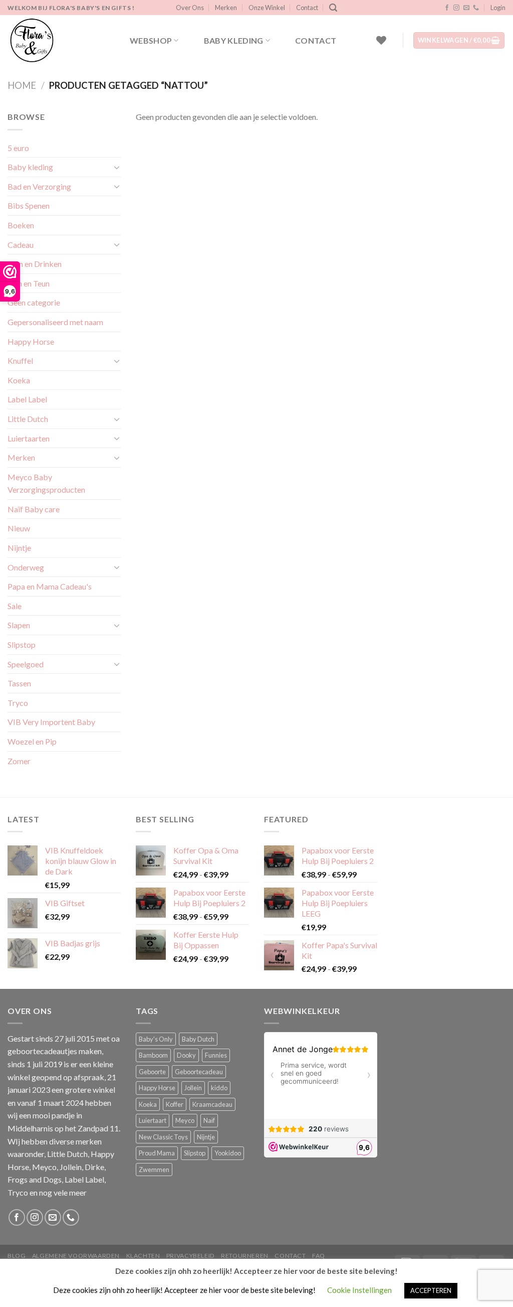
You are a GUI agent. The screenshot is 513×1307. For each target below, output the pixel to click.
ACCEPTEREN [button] (430, 1290)
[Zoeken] (333, 8)
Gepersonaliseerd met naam (55, 322)
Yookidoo (227, 1153)
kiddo (219, 1088)
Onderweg (26, 567)
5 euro (18, 148)
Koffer (174, 1104)
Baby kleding (234, 40)
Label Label (27, 399)
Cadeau (21, 244)
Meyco (184, 1120)
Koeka (19, 380)
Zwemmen (154, 1170)
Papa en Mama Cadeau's (50, 586)
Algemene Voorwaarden (76, 1255)
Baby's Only (156, 1039)
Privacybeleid (190, 1255)
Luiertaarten (29, 438)
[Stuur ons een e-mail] (466, 8)
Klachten (143, 1255)
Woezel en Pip (32, 741)
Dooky (186, 1055)
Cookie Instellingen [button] (359, 1289)
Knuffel (20, 360)
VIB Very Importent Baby (51, 722)
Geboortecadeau (199, 1072)
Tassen (19, 683)
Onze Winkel (266, 8)
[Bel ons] (476, 8)
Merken (226, 8)
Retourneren (245, 1255)
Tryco (18, 702)
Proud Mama (157, 1153)
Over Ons (190, 8)
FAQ (318, 1255)
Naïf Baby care (34, 509)
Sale (15, 606)
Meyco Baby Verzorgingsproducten (46, 483)
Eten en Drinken (35, 263)
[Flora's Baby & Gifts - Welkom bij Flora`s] (58, 40)
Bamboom (153, 1055)
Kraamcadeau (212, 1104)
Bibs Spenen (29, 205)
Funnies (216, 1055)
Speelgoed (26, 664)
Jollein (193, 1088)
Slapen (19, 625)
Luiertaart (152, 1120)
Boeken (21, 225)
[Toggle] (117, 167)
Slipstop (22, 644)
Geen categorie (34, 302)
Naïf (209, 1120)
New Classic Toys (163, 1137)
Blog (17, 1255)
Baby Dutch (198, 1039)
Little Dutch (28, 418)
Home (22, 85)
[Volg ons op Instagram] (456, 8)
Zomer (19, 761)
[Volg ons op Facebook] (447, 8)
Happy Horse (31, 341)
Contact (307, 8)
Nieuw (19, 528)
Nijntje (19, 547)
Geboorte (152, 1072)
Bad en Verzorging (39, 186)
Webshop (151, 40)
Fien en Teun (29, 283)
